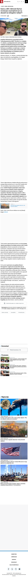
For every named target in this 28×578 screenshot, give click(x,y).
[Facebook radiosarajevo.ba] (8, 569)
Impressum (14, 556)
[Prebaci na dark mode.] (18, 1)
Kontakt (14, 559)
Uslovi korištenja (14, 564)
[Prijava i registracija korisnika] (21, 1)
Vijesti (2, 6)
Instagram (13, 308)
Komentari (5, 346)
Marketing (14, 554)
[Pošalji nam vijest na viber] (16, 569)
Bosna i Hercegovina (9, 6)
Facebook (8, 308)
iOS (21, 307)
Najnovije (5, 397)
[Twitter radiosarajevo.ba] (12, 569)
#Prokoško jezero (21, 312)
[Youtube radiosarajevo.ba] (19, 569)
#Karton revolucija (5, 312)
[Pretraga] (20, 1)
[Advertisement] (14, 121)
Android (18, 307)
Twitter (5, 308)
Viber (23, 308)
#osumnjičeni (13, 312)
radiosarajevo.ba (18, 573)
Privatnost (14, 562)
